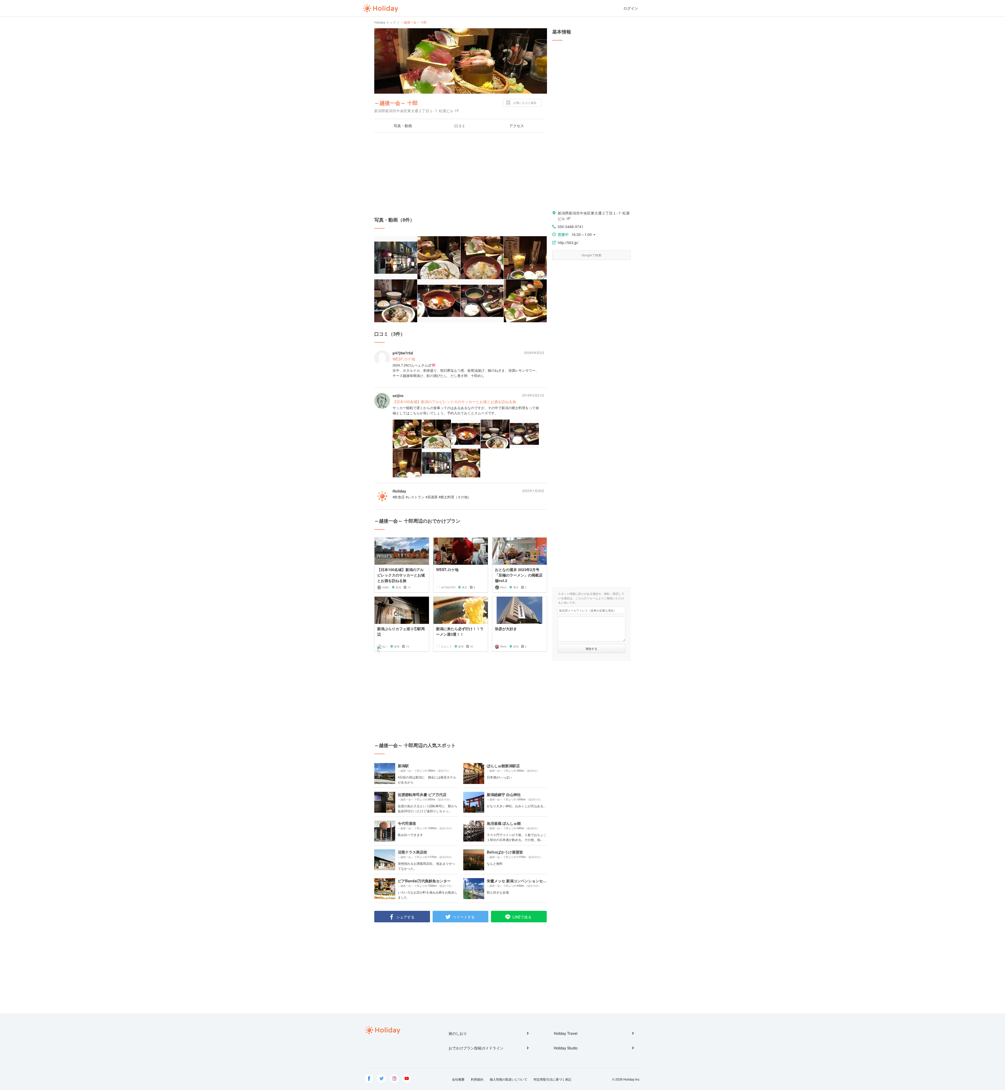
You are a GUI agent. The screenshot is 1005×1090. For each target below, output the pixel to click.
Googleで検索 (591, 255)
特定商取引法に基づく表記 (552, 1079)
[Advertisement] (460, 174)
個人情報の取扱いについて (508, 1079)
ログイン (630, 8)
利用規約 (477, 1079)
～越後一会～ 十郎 (396, 102)
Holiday (380, 8)
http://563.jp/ (568, 242)
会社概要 (458, 1079)
